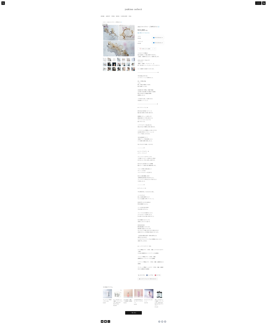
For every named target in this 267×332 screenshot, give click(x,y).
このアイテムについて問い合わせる (148, 278)
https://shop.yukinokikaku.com (165, 322)
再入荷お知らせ (159, 37)
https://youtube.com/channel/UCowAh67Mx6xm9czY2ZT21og (162, 322)
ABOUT (108, 16)
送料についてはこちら (144, 32)
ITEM (113, 16)
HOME (102, 16)
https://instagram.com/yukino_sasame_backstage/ (159, 322)
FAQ (130, 16)
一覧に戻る (133, 312)
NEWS (117, 16)
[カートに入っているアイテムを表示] (264, 3)
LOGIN (258, 3)
